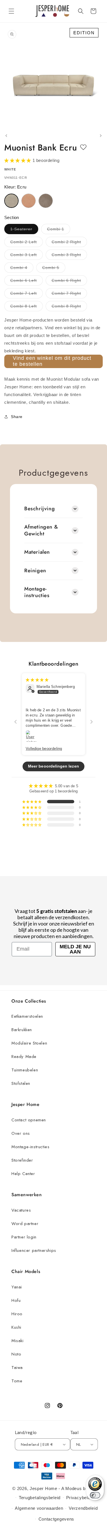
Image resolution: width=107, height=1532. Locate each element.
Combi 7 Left (26, 294)
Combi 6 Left (26, 282)
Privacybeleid (80, 1497)
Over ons (20, 1133)
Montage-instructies (30, 1147)
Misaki (17, 1341)
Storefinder (22, 1160)
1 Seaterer (24, 230)
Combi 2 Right (69, 243)
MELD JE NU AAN (75, 949)
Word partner (24, 1223)
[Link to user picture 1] (31, 736)
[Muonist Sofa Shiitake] (46, 201)
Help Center (23, 1173)
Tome (16, 1381)
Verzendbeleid (83, 1508)
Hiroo (17, 1314)
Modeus (73, 1488)
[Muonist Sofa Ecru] (11, 201)
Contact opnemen (28, 1120)
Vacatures (21, 1210)
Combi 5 (53, 269)
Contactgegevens (56, 1519)
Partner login (24, 1237)
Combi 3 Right (69, 256)
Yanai (16, 1287)
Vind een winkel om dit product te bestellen (52, 361)
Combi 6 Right (69, 282)
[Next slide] (91, 721)
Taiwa (17, 1367)
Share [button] (17, 416)
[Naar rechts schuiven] (100, 135)
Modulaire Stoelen (29, 1043)
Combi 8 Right (69, 307)
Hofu (16, 1300)
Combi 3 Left (26, 256)
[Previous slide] (15, 721)
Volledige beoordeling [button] (44, 748)
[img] (37, 679)
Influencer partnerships (33, 1250)
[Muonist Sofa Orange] (28, 201)
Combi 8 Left (26, 307)
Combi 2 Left (26, 243)
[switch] (95, 1495)
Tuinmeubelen (24, 1070)
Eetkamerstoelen (27, 1016)
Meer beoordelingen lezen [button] (53, 766)
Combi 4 (21, 269)
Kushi (16, 1327)
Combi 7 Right (69, 294)
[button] (11, 11)
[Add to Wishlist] (83, 147)
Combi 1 (58, 230)
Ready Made (24, 1056)
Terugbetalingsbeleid (39, 1497)
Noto (16, 1354)
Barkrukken (21, 1030)
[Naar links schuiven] (6, 135)
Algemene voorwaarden (39, 1508)
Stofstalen (20, 1083)
